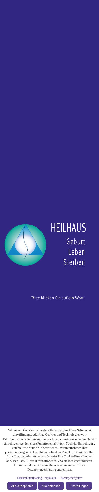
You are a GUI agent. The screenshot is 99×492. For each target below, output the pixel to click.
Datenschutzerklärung (29, 478)
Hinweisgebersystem (70, 478)
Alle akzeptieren (22, 486)
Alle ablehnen (51, 486)
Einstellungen (78, 486)
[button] (49, 246)
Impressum (50, 478)
